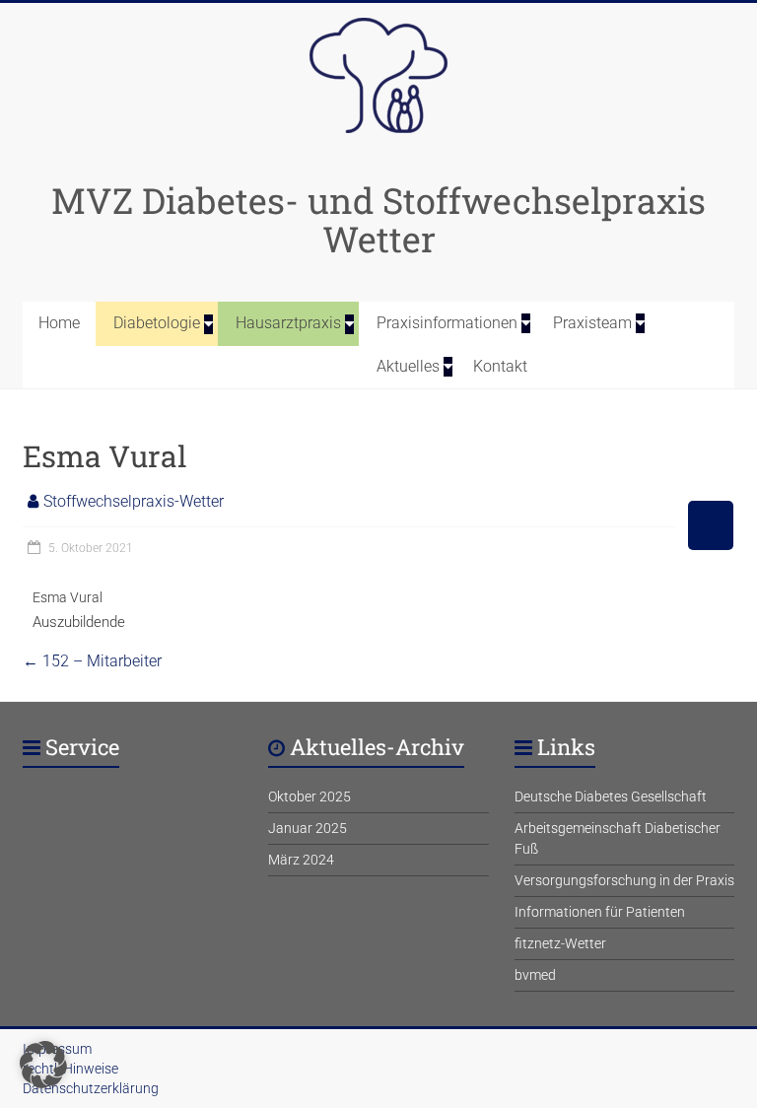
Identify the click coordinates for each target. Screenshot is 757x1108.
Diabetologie (156, 322)
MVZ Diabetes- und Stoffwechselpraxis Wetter (378, 219)
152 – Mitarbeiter (92, 661)
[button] (43, 1064)
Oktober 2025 (309, 796)
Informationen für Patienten (600, 912)
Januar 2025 (307, 828)
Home (59, 322)
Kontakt (500, 366)
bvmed (535, 975)
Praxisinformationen (447, 322)
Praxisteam (592, 322)
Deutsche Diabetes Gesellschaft (611, 796)
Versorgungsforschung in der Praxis (624, 880)
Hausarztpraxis (288, 322)
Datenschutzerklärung (91, 1088)
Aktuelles (408, 366)
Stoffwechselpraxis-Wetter (133, 501)
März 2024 (301, 859)
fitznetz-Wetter (560, 943)
